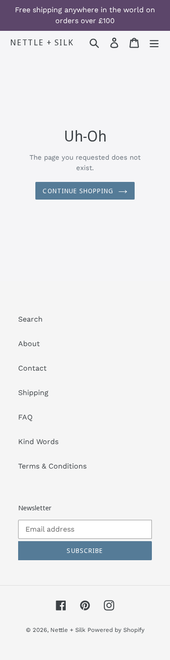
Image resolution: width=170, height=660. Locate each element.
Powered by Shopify (116, 629)
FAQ (25, 417)
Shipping (33, 392)
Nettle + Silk (41, 43)
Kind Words (38, 441)
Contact (32, 368)
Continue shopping (78, 190)
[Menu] (154, 43)
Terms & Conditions (52, 466)
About (29, 343)
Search (30, 319)
